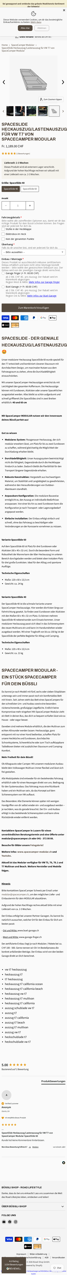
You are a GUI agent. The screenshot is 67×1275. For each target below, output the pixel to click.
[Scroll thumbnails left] (4, 111)
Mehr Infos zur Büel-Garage (41, 295)
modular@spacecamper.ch (15, 894)
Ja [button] (30, 1147)
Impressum (21, 1254)
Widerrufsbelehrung (38, 1254)
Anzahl (5, 198)
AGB (46, 1257)
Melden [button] (35, 1147)
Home (5, 45)
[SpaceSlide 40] (11, 193)
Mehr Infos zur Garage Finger (44, 282)
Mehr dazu (36, 22)
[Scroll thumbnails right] (62, 111)
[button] (33, 154)
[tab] (53, 1081)
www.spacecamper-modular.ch (34, 852)
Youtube (6, 856)
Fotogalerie (36, 845)
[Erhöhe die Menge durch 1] (30, 205)
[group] (33, 1065)
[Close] (64, 10)
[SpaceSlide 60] (30, 193)
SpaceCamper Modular (22, 45)
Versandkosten (58, 1257)
